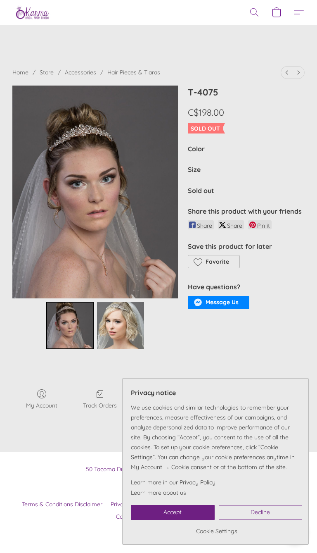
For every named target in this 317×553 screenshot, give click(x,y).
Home (20, 72)
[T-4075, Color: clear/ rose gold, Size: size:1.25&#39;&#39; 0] (70, 325)
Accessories (80, 72)
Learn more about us (158, 492)
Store (47, 72)
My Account (41, 405)
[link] (216, 528)
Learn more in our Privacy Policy (173, 482)
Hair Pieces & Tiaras (133, 72)
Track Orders (100, 405)
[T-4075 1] (120, 325)
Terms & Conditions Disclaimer (62, 504)
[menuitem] (287, 73)
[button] (32, 12)
